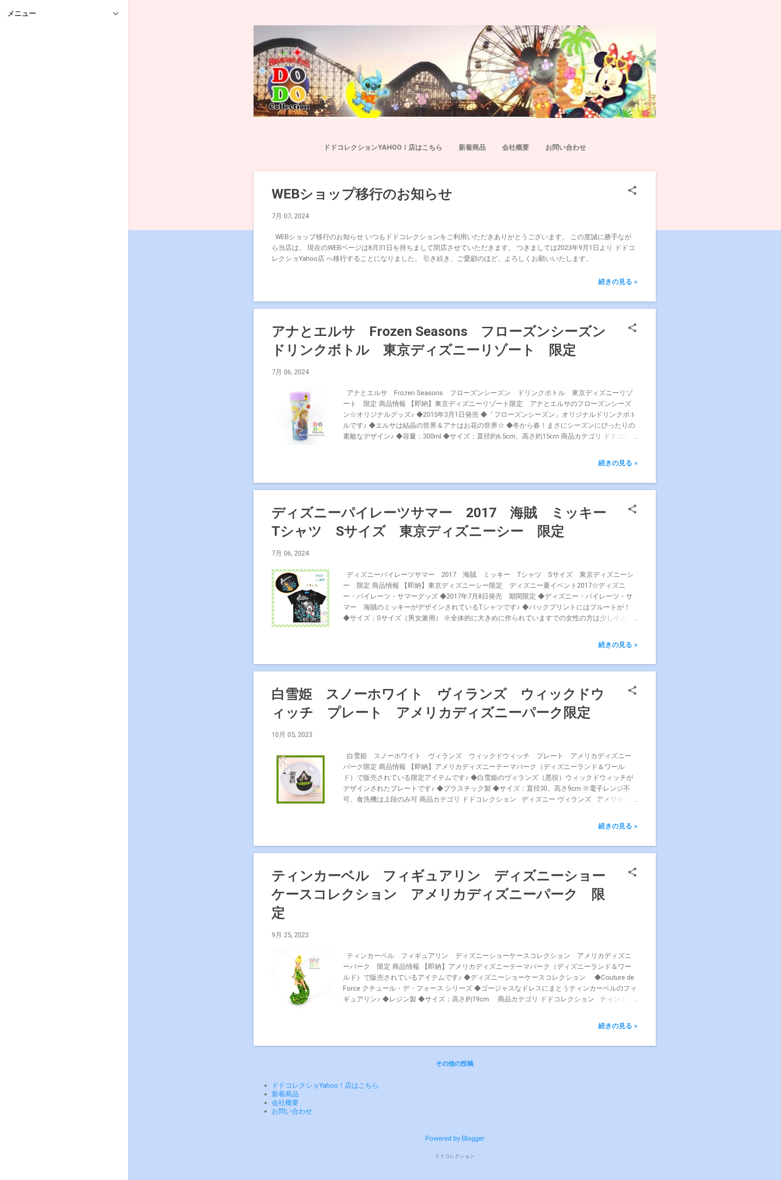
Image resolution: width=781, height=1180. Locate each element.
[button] (632, 191)
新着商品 (472, 147)
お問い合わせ (566, 147)
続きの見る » (618, 282)
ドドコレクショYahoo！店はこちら (325, 1085)
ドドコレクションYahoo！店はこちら (383, 147)
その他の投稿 (455, 1063)
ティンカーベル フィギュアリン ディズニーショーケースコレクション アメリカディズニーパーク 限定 (439, 894)
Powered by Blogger (455, 1138)
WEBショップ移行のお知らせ (362, 194)
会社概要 (515, 147)
